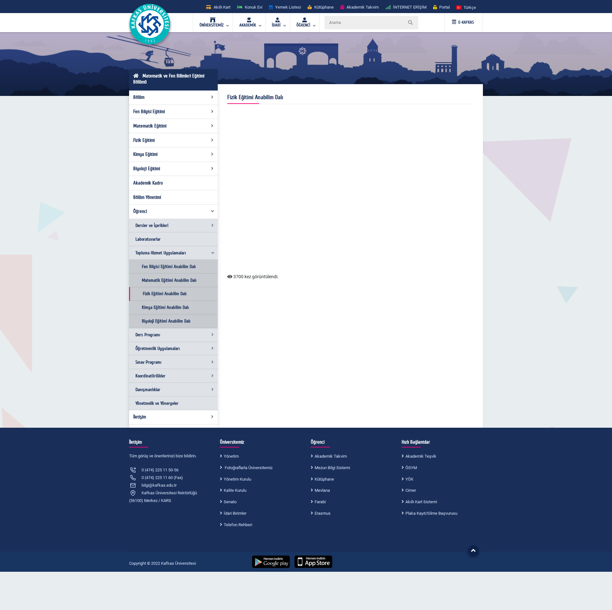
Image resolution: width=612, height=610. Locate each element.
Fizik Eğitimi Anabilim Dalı (164, 293)
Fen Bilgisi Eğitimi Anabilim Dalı (169, 266)
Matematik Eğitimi (149, 126)
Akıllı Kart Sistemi (421, 501)
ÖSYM (411, 467)
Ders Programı (147, 335)
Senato (230, 501)
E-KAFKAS (466, 22)
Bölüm (138, 97)
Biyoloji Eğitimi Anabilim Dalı (166, 321)
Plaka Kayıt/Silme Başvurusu (431, 513)
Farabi (320, 501)
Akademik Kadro (148, 183)
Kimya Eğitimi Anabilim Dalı (165, 307)
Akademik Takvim (331, 456)
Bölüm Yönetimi (147, 197)
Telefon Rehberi (238, 524)
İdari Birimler (235, 513)
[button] (466, 7)
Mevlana (322, 490)
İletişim (139, 417)
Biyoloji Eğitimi (146, 168)
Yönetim (231, 456)
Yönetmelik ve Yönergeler (156, 403)
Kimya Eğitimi (145, 154)
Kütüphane (324, 479)
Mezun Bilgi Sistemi (332, 467)
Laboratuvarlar (148, 239)
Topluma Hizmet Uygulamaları (160, 253)
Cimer (410, 490)
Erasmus (323, 513)
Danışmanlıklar (147, 389)
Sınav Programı (148, 362)
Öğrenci (140, 211)
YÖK (409, 479)
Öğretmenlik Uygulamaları (157, 348)
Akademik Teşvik (420, 456)
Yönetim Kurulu (237, 479)
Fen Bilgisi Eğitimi (149, 111)
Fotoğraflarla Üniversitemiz (248, 467)
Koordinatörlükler (150, 376)
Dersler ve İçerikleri (151, 225)
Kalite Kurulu (235, 490)
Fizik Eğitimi (144, 140)
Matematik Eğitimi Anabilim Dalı (169, 280)
